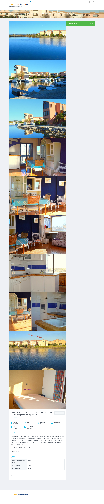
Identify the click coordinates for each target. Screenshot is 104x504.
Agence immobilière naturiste (70, 7)
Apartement (17, 13)
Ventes (39, 7)
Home (10, 13)
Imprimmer (60, 413)
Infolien (18, 498)
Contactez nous (88, 7)
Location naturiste (51, 7)
